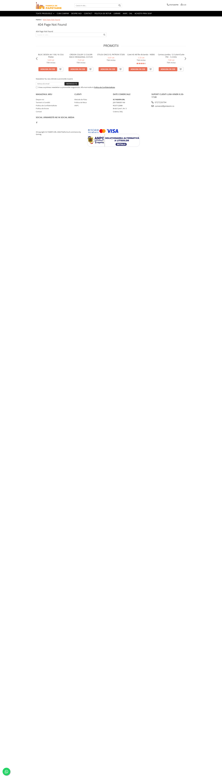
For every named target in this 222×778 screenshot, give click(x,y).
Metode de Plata (80, 99)
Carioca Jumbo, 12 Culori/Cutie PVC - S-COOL (171, 55)
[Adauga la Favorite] (60, 69)
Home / (39, 19)
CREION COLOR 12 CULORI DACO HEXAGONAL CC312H (81, 55)
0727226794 (160, 102)
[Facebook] (37, 122)
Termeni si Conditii (43, 102)
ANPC (76, 105)
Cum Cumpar (63, 13)
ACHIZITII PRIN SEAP (143, 13)
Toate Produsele (44, 13)
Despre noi (76, 13)
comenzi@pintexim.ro (164, 106)
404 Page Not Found (51, 19)
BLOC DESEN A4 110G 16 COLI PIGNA (51, 55)
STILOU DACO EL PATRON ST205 (111, 54)
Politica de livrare (42, 108)
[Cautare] (119, 5)
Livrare (117, 13)
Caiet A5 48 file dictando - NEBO (141, 54)
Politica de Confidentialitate (104, 87)
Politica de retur (103, 13)
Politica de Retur (80, 102)
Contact (88, 13)
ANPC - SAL (127, 13)
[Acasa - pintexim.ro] (49, 5)
